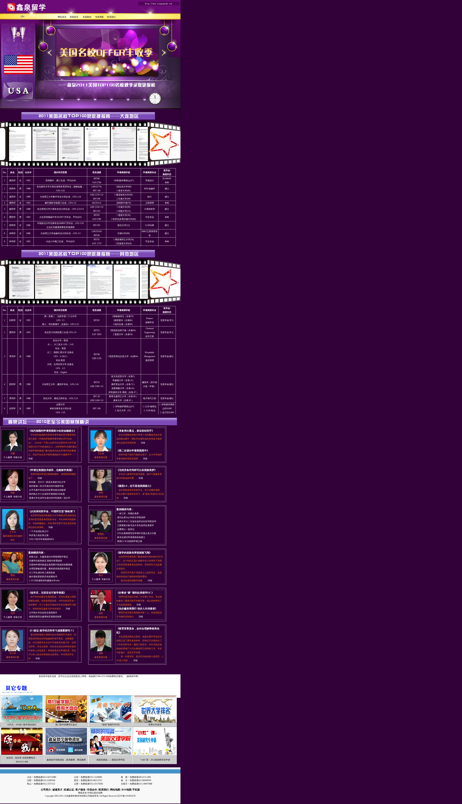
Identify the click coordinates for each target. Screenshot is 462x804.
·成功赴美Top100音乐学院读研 (130, 517)
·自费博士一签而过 (125, 529)
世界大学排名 (155, 724)
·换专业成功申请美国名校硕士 (130, 537)
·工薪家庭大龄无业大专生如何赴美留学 (135, 525)
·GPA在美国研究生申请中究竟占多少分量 (136, 533)
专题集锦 (87, 17)
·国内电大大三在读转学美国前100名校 (46, 494)
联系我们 (111, 17)
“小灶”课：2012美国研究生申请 (155, 760)
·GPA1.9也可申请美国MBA (41, 539)
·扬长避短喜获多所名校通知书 (42, 576)
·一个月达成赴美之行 (38, 531)
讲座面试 (74, 17)
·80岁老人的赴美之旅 (38, 535)
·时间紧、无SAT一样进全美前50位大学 (47, 482)
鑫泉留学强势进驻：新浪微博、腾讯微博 (66, 760)
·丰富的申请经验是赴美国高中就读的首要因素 (50, 564)
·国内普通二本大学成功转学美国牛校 (46, 486)
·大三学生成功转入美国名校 (41, 572)
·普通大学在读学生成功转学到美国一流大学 (49, 498)
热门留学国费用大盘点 (66, 724)
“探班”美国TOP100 (110, 724)
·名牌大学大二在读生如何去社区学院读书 (136, 521)
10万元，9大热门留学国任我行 (21, 724)
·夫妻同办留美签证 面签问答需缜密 (45, 560)
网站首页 (62, 17)
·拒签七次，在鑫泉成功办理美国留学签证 (48, 556)
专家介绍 (17, 457)
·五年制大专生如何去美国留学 (42, 612)
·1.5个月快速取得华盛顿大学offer (44, 580)
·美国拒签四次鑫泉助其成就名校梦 (45, 616)
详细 (30, 458)
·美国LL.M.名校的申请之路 (129, 541)
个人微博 (7, 457)
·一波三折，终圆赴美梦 (127, 513)
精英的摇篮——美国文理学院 (111, 760)
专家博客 (99, 17)
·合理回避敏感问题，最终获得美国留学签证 (49, 568)
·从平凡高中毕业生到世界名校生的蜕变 (47, 490)
